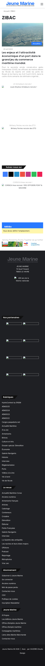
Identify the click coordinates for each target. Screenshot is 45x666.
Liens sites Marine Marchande (14, 635)
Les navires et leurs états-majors (15, 544)
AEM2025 (6, 406)
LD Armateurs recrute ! (22, 84)
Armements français (10, 501)
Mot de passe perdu (10, 587)
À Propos (5, 615)
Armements (6, 434)
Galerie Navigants (9, 453)
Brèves (5, 438)
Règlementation (8, 465)
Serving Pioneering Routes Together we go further (22, 240)
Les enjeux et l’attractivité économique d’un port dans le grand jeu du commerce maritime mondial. (21, 58)
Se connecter (7, 579)
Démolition (6, 520)
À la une (5, 430)
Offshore (5, 548)
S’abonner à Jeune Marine (12, 576)
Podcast (5, 552)
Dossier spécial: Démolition (13, 446)
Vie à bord (6, 477)
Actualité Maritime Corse (12, 493)
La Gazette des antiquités (12, 540)
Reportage (6, 555)
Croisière (5, 516)
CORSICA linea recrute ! (22, 182)
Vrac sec (5, 563)
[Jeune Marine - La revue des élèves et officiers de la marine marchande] (20, 4)
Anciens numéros (9, 497)
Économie (6, 449)
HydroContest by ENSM (11, 403)
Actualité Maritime (9, 426)
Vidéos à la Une (8, 473)
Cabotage (6, 509)
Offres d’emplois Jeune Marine (14, 623)
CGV (4, 595)
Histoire (5, 457)
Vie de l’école (7, 481)
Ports (4, 469)
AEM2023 (6, 414)
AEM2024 (6, 410)
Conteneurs (6, 512)
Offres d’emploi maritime (11, 627)
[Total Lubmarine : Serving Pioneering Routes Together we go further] (22, 244)
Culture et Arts (8, 442)
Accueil (6, 11)
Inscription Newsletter (11, 603)
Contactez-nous (8, 591)
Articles (5, 505)
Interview (5, 461)
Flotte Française (8, 528)
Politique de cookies (10, 599)
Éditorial (5, 524)
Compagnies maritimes (11, 631)
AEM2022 (6, 418)
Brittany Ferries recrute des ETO (23, 125)
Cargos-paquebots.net (11, 422)
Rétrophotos (7, 559)
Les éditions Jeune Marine (12, 619)
